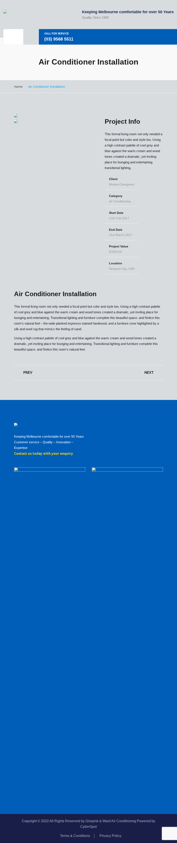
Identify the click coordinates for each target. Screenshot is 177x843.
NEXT (149, 372)
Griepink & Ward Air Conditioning (110, 821)
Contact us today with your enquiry (43, 453)
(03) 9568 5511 (58, 39)
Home (18, 86)
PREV (27, 372)
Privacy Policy (110, 836)
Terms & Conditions (75, 836)
